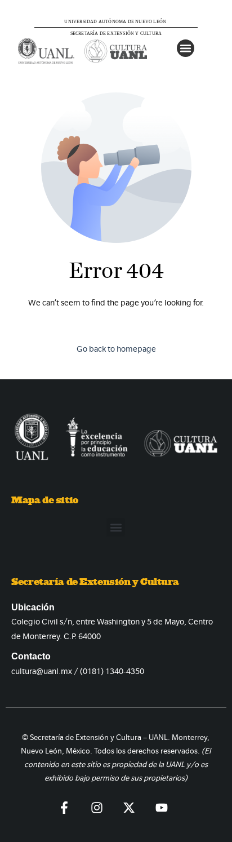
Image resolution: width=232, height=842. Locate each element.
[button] (186, 48)
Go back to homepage (116, 348)
